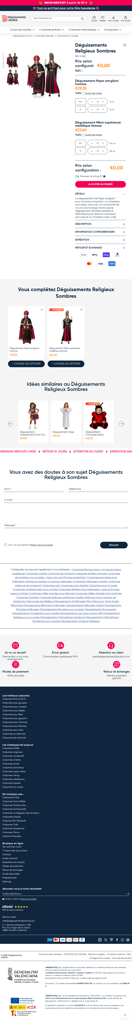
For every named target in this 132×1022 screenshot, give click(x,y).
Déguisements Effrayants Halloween (44, 605)
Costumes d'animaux (13, 768)
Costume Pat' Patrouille (14, 821)
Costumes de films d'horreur (91, 573)
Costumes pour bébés (13, 711)
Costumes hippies (11, 783)
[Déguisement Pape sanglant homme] (26, 327)
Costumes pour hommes (14, 722)
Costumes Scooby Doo (14, 805)
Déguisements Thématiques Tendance (62, 617)
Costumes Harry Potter (13, 801)
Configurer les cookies (99, 958)
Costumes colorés (36, 573)
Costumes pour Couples (67, 36)
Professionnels (9, 878)
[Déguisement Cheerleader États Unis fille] (33, 415)
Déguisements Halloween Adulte (85, 605)
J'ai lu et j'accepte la (30, 545)
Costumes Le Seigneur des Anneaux (20, 813)
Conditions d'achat (116, 954)
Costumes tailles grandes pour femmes (52, 593)
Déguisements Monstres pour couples (62, 609)
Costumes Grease (11, 817)
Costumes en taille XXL (14, 734)
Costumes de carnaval (61, 573)
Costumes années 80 (13, 756)
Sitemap (6, 882)
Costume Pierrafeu (11, 836)
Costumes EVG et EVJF (14, 699)
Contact (6, 854)
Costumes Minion (11, 832)
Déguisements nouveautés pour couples (36, 613)
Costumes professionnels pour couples (35, 589)
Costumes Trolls (10, 825)
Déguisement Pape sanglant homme (24, 349)
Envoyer (113, 545)
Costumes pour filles (12, 714)
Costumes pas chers (12, 730)
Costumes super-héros (13, 771)
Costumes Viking (10, 775)
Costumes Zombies (27, 597)
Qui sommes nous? (11, 847)
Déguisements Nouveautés (100, 609)
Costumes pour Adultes (74, 585)
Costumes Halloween (45, 36)
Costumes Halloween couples (90, 581)
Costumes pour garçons (14, 718)
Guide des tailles (11, 874)
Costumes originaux (12, 752)
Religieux (95, 621)
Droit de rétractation (122, 958)
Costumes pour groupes (14, 703)
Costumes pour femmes (14, 726)
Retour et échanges (12, 870)
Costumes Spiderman (13, 828)
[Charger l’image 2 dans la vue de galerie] (12, 77)
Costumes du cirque (12, 787)
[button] (125, 19)
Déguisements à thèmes (75, 621)
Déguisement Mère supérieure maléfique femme (64, 349)
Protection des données (50, 954)
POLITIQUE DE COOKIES (75, 954)
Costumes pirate (10, 764)
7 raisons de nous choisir (14, 851)
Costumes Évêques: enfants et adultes (61, 597)
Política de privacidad (41, 545)
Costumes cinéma (11, 760)
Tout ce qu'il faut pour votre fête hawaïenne (66, 8)
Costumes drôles (10, 748)
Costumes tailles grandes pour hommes (98, 593)
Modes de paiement (12, 866)
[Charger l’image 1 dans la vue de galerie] (12, 60)
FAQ (129, 954)
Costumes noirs (51, 585)
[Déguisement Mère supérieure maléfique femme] (66, 327)
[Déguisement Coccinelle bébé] (98, 415)
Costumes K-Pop (10, 797)
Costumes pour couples (14, 707)
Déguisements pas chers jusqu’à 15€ (81, 613)
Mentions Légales (96, 954)
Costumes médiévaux (13, 779)
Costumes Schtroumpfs (14, 809)
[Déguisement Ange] (66, 415)
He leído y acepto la (20, 899)
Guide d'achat (9, 858)
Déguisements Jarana (23, 36)
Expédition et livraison (13, 862)
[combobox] (59, 19)
